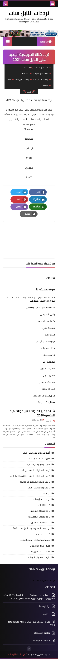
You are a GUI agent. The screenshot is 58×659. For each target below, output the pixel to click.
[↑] (29, 648)
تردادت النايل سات (42, 499)
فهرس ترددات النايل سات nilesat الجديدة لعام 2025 (31, 623)
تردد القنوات (44, 505)
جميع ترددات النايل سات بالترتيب (35, 540)
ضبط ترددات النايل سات (39, 551)
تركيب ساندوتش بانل (45, 341)
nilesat (45, 85)
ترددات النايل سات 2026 (44, 580)
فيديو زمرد (50, 335)
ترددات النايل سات (29, 13)
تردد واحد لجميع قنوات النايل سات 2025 (31, 528)
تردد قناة (25, 74)
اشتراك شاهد (48, 389)
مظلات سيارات (48, 348)
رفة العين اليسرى (46, 321)
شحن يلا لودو (49, 375)
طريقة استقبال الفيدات (39, 557)
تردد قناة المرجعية (40, 79)
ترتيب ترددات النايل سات (39, 488)
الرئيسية (44, 42)
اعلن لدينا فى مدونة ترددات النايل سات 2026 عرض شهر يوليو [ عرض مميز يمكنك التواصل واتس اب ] (29, 597)
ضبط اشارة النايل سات (40, 546)
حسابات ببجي (49, 328)
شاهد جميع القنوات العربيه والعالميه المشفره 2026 (32, 413)
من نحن (46, 614)
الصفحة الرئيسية (41, 74)
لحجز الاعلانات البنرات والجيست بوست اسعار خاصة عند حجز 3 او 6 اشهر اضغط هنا (30, 299)
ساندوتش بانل (48, 362)
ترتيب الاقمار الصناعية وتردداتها (35, 482)
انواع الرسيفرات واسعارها (38, 464)
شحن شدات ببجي (47, 368)
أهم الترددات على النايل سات (36, 453)
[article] (29, 232)
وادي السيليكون (47, 314)
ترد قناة (46, 493)
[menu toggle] (52, 3)
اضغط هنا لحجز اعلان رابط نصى (40, 307)
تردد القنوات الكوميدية (39, 517)
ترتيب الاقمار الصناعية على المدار (34, 470)
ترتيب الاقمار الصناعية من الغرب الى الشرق (30, 476)
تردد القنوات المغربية (40, 522)
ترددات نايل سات (42, 534)
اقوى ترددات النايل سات (39, 458)
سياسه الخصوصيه (41, 641)
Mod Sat (49, 421)
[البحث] (5, 3)
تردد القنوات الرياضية (40, 511)
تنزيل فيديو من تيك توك (44, 396)
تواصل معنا (44, 606)
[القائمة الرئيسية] (7, 41)
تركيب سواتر (49, 355)
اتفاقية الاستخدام (42, 633)
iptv (9, 79)
